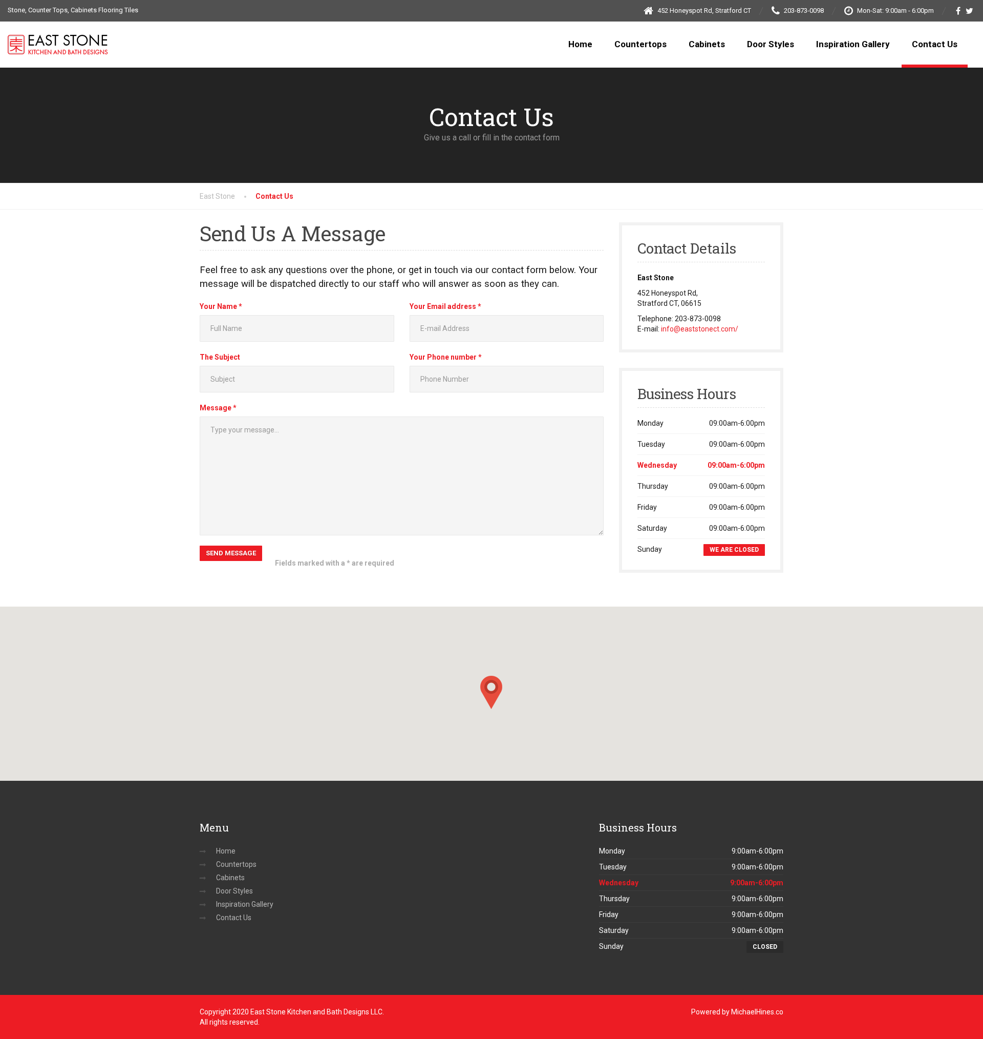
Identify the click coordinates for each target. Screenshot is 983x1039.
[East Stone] (58, 34)
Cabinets (707, 44)
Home (580, 44)
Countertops (640, 44)
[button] (491, 692)
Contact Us (934, 44)
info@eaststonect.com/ (699, 329)
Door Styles (770, 44)
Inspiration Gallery (853, 44)
